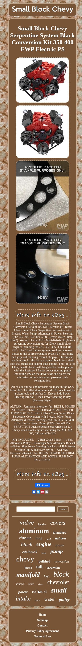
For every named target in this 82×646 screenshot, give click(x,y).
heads (31, 583)
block (61, 574)
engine (44, 544)
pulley (64, 599)
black (26, 544)
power (23, 592)
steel (48, 539)
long (39, 538)
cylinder (20, 583)
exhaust (39, 591)
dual (37, 600)
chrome (25, 538)
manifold (28, 574)
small (59, 590)
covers (57, 523)
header (42, 524)
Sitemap (42, 620)
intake (23, 598)
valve (27, 522)
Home (42, 614)
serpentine (53, 567)
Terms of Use (42, 636)
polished (44, 561)
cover (44, 553)
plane (60, 545)
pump (56, 551)
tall (39, 566)
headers (59, 532)
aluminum (34, 531)
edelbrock (29, 552)
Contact (42, 625)
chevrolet (58, 582)
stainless (60, 538)
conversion (61, 561)
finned (28, 567)
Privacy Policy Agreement (42, 631)
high (46, 576)
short (40, 584)
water (49, 599)
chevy (25, 559)
